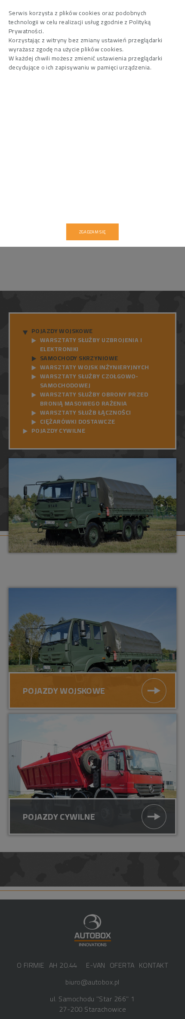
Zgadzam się (92, 232)
